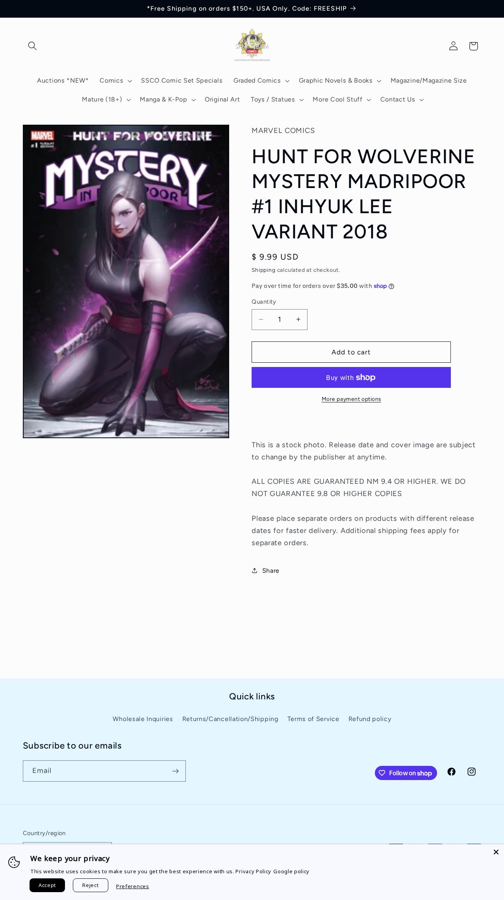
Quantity (264, 301)
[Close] (496, 852)
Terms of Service (313, 719)
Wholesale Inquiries (143, 719)
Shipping (263, 269)
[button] (33, 46)
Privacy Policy (253, 871)
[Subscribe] (175, 771)
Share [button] (271, 570)
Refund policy (369, 719)
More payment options (352, 398)
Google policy (291, 871)
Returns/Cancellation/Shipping (230, 719)
